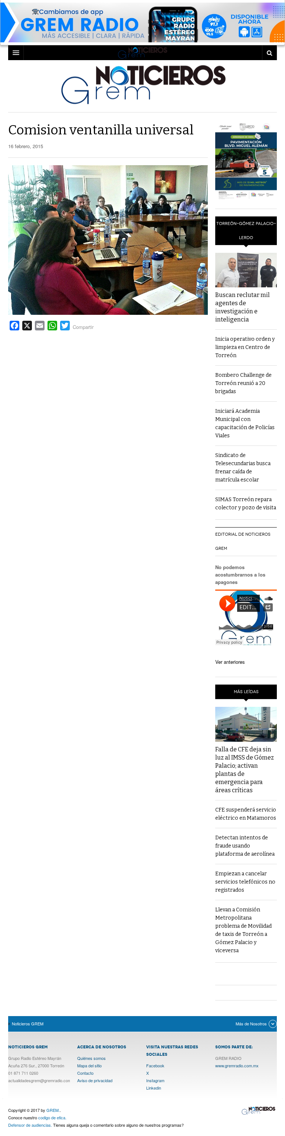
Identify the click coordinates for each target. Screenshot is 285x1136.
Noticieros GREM (142, 84)
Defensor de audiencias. (30, 1125)
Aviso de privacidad (94, 1080)
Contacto (85, 1073)
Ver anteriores (230, 661)
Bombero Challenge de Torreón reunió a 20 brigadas (243, 383)
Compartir (83, 326)
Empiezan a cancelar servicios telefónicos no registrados (245, 882)
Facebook (155, 1065)
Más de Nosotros (251, 1023)
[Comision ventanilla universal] (108, 239)
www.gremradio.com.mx (237, 1065)
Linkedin (153, 1088)
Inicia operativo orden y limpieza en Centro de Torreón (245, 347)
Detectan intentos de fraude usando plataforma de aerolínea (245, 846)
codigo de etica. (52, 1117)
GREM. (53, 1110)
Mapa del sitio (89, 1065)
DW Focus (142, 52)
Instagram (155, 1080)
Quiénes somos (91, 1058)
